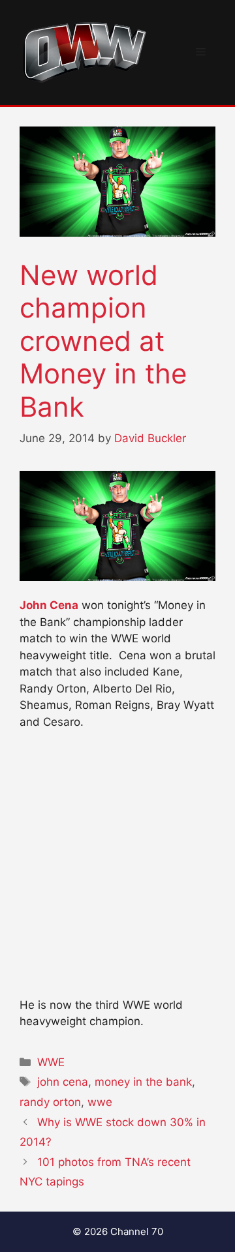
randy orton (50, 1102)
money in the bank (143, 1081)
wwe (99, 1102)
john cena (62, 1081)
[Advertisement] (117, 869)
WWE (51, 1062)
